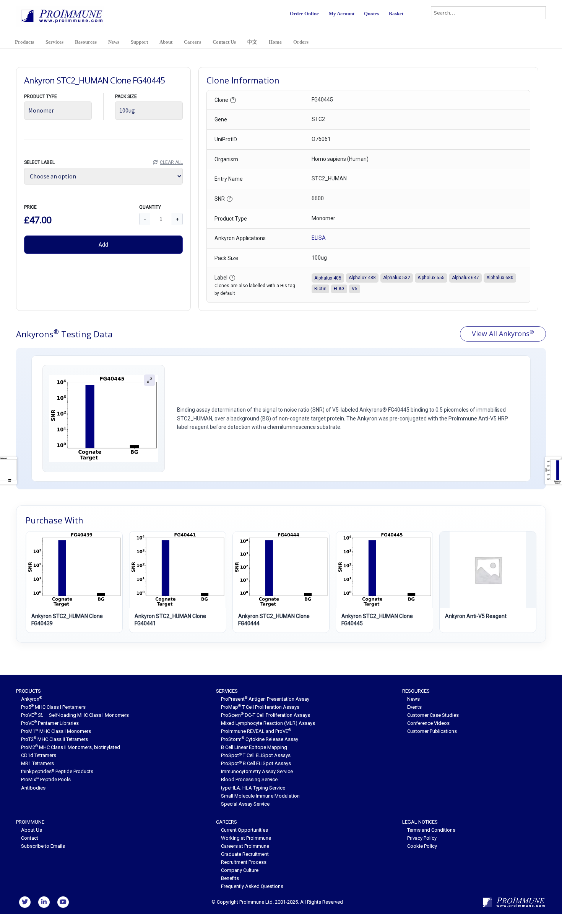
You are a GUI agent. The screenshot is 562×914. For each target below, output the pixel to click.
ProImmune (30, 822)
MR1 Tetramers (37, 763)
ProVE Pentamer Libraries (50, 723)
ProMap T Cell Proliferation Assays (260, 707)
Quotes (371, 13)
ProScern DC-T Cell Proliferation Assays (265, 715)
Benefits (230, 878)
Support (139, 42)
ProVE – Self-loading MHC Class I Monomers (75, 715)
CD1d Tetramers (38, 755)
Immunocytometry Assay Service (257, 771)
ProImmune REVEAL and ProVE (256, 731)
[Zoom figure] (149, 380)
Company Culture (239, 870)
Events (414, 707)
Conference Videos (428, 723)
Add (103, 244)
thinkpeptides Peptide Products (57, 771)
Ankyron (31, 699)
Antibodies (33, 788)
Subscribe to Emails (43, 846)
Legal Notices (420, 822)
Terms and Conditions (431, 830)
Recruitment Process (243, 862)
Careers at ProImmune (245, 846)
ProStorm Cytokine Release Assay (259, 739)
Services (54, 42)
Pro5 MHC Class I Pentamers (53, 707)
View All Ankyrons (503, 333)
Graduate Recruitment (245, 854)
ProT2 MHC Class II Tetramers (54, 739)
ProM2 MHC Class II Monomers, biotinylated (70, 747)
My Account (341, 13)
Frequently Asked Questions (252, 886)
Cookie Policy (422, 846)
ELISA (319, 238)
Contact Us (224, 42)
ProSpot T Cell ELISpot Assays (256, 755)
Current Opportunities (244, 830)
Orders (301, 42)
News (113, 42)
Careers (192, 42)
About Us (31, 830)
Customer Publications (432, 731)
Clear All (171, 162)
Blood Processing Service (249, 779)
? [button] (233, 100)
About (165, 42)
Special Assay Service (245, 804)
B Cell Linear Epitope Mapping (254, 747)
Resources (86, 42)
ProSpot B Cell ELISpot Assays (256, 763)
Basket (396, 13)
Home (275, 42)
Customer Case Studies (433, 715)
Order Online (304, 13)
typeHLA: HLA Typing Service (253, 788)
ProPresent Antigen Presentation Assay (265, 699)
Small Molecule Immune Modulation (260, 796)
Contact (29, 838)
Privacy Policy (422, 838)
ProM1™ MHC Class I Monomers (56, 731)
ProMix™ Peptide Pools (46, 779)
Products (24, 42)
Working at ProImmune (246, 838)
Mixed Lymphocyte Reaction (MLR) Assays (268, 723)
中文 (252, 42)
